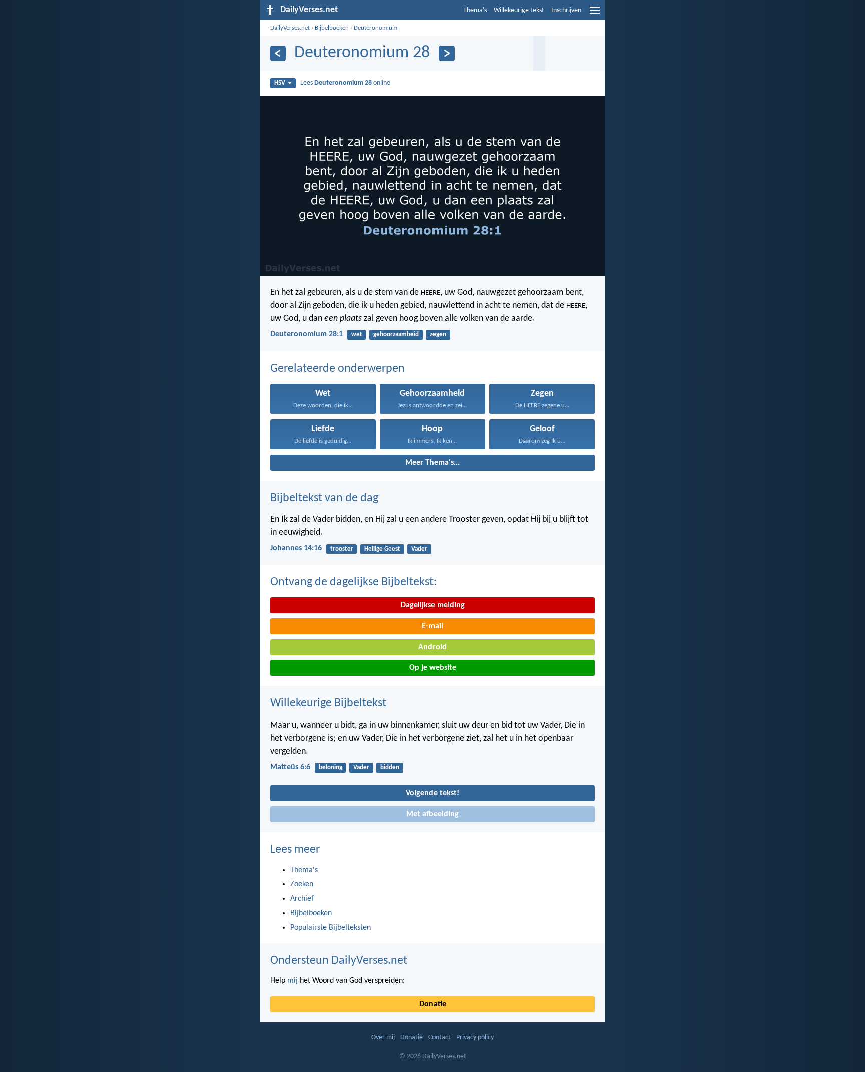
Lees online (345, 83)
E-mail (432, 626)
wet (356, 334)
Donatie (432, 1004)
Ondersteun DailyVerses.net (338, 961)
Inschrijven (566, 10)
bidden (389, 767)
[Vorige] (278, 53)
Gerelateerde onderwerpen (337, 369)
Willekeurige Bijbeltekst (328, 703)
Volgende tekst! (432, 793)
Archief (302, 899)
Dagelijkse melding (433, 605)
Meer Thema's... (432, 463)
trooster (341, 549)
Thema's (475, 10)
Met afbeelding (432, 814)
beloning (330, 767)
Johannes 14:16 (296, 548)
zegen (438, 334)
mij (292, 981)
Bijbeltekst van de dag (324, 498)
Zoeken (301, 884)
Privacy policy (475, 1037)
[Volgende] (446, 53)
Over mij (383, 1037)
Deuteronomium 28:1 (306, 334)
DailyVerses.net (290, 28)
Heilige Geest (382, 549)
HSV (279, 83)
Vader (419, 549)
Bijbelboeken (332, 28)
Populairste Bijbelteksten (330, 928)
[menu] (595, 14)
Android (432, 647)
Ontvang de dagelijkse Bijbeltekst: (353, 582)
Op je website (432, 668)
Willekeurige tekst (519, 10)
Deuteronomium (375, 28)
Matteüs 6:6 (290, 767)
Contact (439, 1037)
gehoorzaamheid (396, 334)
